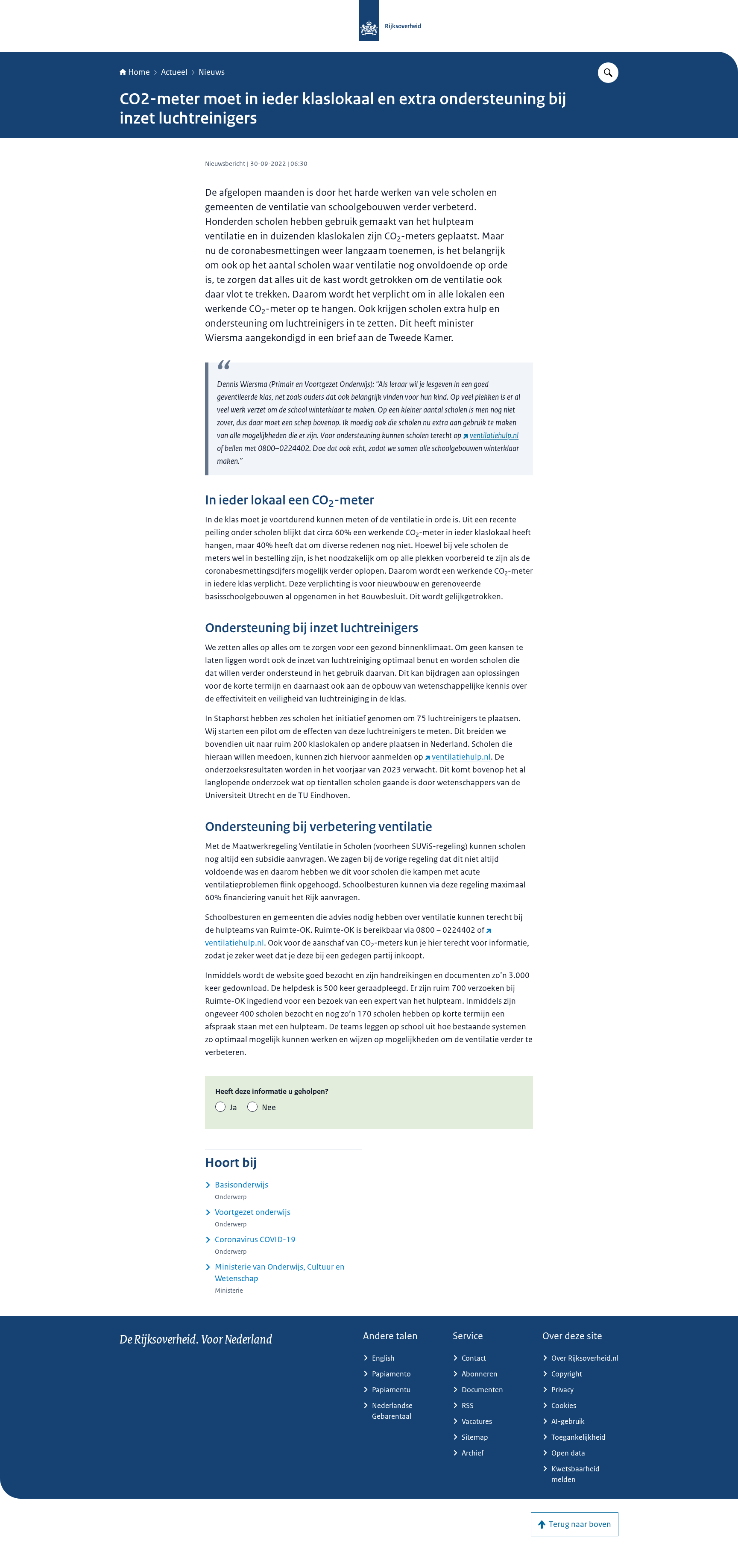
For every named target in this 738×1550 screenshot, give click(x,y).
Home (139, 72)
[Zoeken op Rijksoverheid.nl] (608, 72)
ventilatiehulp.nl (494, 435)
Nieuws (212, 72)
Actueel (174, 72)
